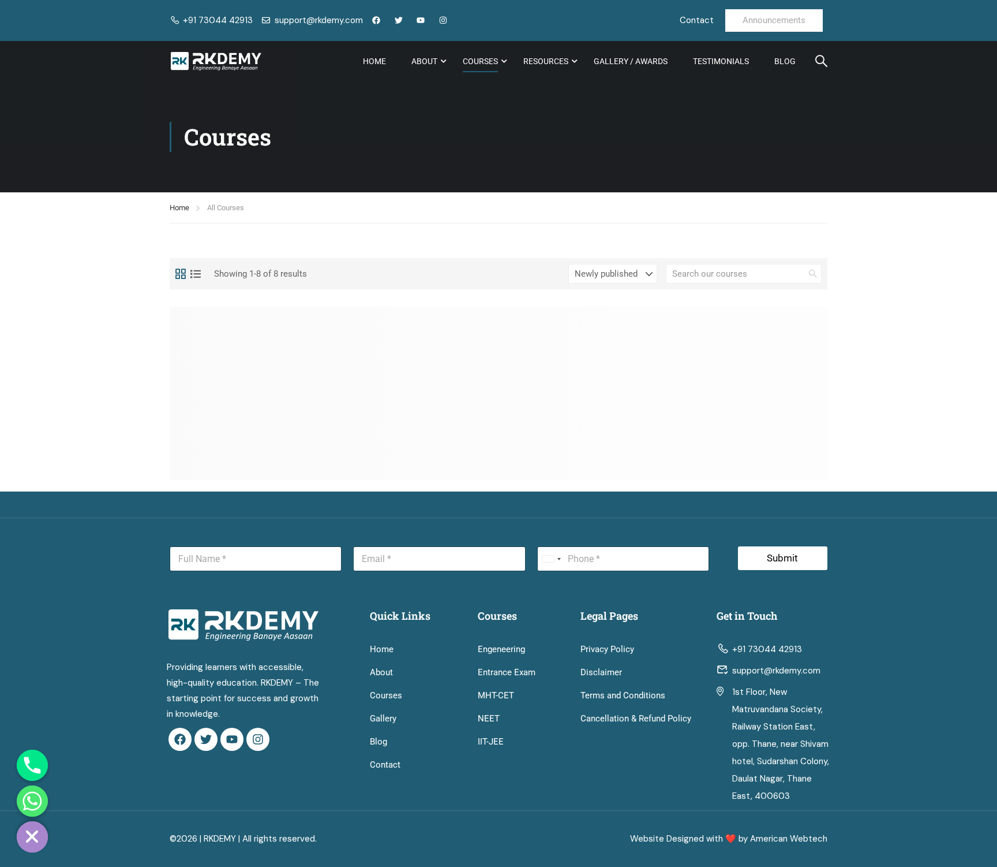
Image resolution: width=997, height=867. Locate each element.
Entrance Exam (506, 672)
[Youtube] (231, 739)
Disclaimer (601, 672)
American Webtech (788, 838)
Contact (385, 765)
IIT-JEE (491, 741)
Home (374, 61)
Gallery (383, 718)
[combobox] (551, 558)
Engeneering (501, 649)
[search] (813, 274)
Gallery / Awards (631, 61)
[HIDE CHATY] (32, 837)
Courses (480, 61)
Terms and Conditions (622, 695)
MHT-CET (496, 695)
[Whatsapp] (32, 801)
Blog (785, 61)
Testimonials (721, 61)
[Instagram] (257, 739)
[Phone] (32, 765)
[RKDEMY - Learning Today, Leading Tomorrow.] (216, 61)
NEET (489, 718)
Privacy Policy (607, 649)
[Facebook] (180, 739)
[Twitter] (206, 739)
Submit (782, 558)
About (424, 61)
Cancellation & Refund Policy (635, 718)
